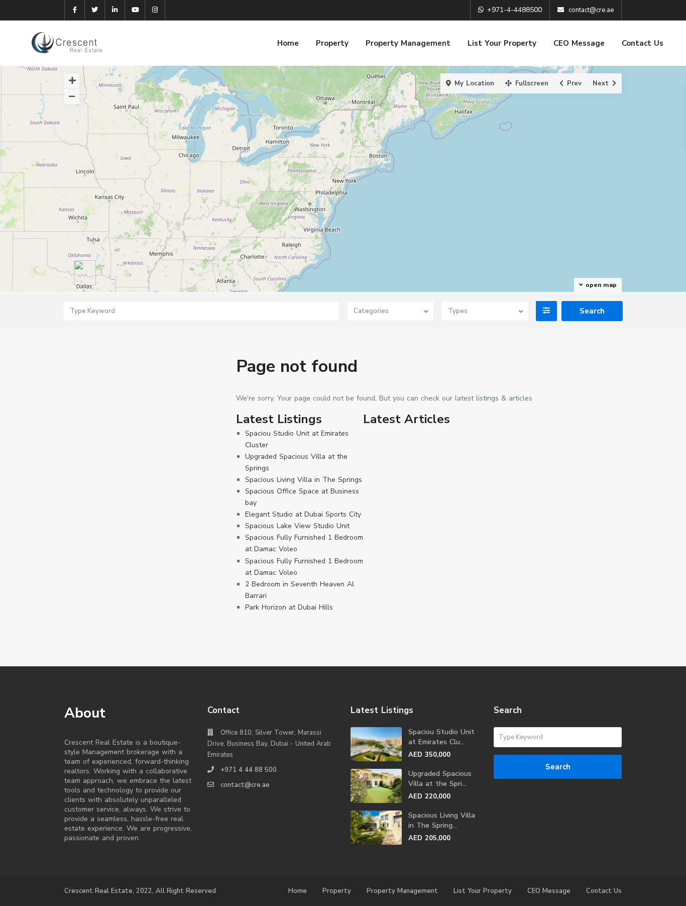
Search (557, 767)
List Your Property (502, 43)
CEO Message (579, 43)
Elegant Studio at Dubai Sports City (303, 514)
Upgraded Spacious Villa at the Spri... (440, 778)
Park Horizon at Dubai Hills (289, 607)
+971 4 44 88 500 (248, 769)
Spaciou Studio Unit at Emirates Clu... (441, 737)
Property (332, 43)
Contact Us (642, 43)
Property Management (408, 43)
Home (288, 43)
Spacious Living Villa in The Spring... (441, 820)
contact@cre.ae (245, 784)
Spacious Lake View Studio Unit (297, 526)
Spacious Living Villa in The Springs (303, 479)
